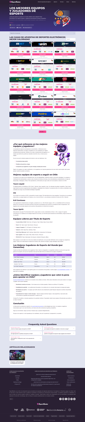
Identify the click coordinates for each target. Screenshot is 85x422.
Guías (67, 1)
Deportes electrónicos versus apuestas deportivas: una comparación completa (43, 379)
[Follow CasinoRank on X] (66, 399)
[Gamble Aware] (56, 410)
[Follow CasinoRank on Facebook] (60, 399)
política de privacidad (68, 385)
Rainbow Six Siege (17, 382)
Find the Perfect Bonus (46, 376)
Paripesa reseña (65, 108)
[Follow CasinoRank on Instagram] (63, 399)
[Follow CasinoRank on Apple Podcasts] (74, 399)
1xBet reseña (20, 56)
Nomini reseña (65, 127)
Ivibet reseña (42, 108)
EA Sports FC (17, 384)
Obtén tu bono (20, 54)
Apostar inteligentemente (18, 279)
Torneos (61, 1)
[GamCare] (31, 410)
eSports (55, 1)
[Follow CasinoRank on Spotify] (71, 399)
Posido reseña (42, 127)
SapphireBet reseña (20, 108)
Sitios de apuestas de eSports (44, 1)
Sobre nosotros (71, 375)
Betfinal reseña (20, 74)
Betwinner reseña (20, 91)
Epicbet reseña (42, 74)
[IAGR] (16, 410)
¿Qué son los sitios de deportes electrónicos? (46, 374)
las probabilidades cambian (63, 269)
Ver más (41, 131)
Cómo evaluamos (71, 380)
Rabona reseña (65, 91)
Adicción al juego (51, 420)
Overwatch (17, 375)
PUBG (17, 380)
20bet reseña (64, 56)
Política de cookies (37, 420)
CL (10, 399)
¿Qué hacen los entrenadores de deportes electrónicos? (46, 382)
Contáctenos (71, 378)
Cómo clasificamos (71, 382)
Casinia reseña (65, 74)
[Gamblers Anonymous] (22, 410)
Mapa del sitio (65, 420)
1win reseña (42, 56)
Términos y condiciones (21, 420)
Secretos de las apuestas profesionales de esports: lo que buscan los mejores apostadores (45, 385)
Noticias (74, 1)
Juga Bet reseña (20, 127)
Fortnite (17, 378)
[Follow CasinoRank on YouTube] (69, 399)
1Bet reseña (42, 91)
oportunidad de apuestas (37, 306)
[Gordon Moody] (41, 410)
